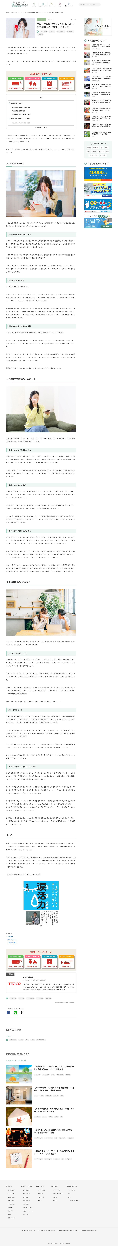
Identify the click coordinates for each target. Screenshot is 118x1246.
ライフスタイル (12, 1200)
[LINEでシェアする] (15, 1013)
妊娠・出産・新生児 (58, 1193)
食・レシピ (51, 6)
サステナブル (11, 1204)
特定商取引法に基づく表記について (68, 1231)
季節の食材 (41, 1197)
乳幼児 (55, 1197)
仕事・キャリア (12, 1218)
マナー (9, 1214)
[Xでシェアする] (22, 1012)
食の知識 (40, 1193)
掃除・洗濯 (25, 1204)
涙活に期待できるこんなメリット (21, 118)
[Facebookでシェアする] (8, 1013)
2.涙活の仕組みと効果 (18, 111)
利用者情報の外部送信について (88, 1231)
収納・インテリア (27, 1207)
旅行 (69, 1197)
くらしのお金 (11, 1193)
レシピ (39, 1200)
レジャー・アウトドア (73, 1200)
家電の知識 (25, 1197)
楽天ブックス (12, 939)
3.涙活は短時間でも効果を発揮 (21, 114)
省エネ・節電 (26, 1193)
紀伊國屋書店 (12, 943)
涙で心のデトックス (17, 103)
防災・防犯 (25, 1214)
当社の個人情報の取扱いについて (47, 1231)
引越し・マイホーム (28, 1211)
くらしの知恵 (11, 1197)
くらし (34, 6)
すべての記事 (11, 1190)
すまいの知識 (26, 1200)
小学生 (55, 1200)
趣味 (69, 1193)
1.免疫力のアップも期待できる (21, 123)
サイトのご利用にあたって (28, 1231)
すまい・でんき (43, 6)
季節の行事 (10, 1211)
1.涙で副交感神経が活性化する (21, 107)
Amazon (10, 936)
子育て (60, 6)
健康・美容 (10, 1207)
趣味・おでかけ (69, 6)
